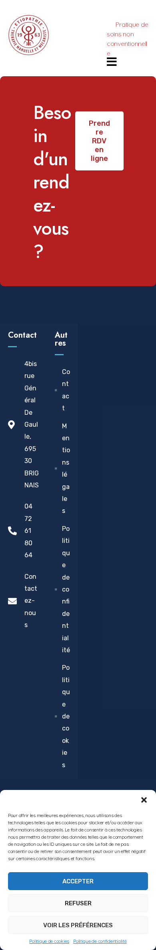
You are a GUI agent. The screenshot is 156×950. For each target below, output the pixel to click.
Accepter (78, 881)
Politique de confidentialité (99, 941)
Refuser (78, 903)
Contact (22, 335)
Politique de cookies (49, 941)
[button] (144, 800)
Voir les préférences (78, 925)
